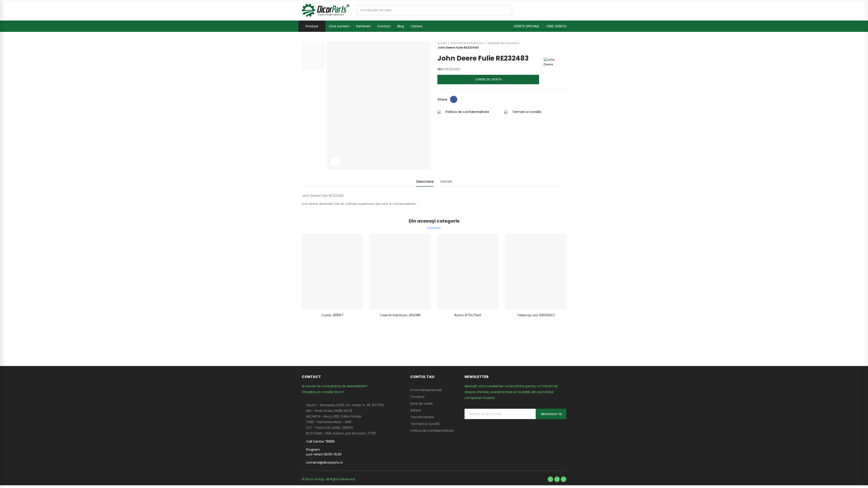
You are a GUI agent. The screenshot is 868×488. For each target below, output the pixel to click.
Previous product (551, 45)
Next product (562, 45)
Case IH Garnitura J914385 (400, 315)
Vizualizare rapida (351, 241)
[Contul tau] (564, 10)
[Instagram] (563, 479)
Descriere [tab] (425, 181)
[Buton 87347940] (467, 272)
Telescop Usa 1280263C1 (536, 315)
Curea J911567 (332, 315)
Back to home (557, 45)
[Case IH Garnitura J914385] (400, 272)
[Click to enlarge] (335, 161)
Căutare (505, 10)
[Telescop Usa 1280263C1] (535, 272)
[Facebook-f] (550, 479)
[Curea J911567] (332, 272)
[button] (528, 26)
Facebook (453, 99)
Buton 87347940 (468, 315)
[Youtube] (557, 479)
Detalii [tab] (446, 181)
